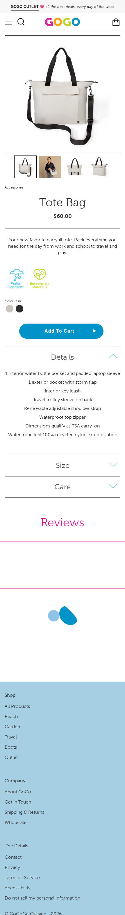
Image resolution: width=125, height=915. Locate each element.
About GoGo (18, 791)
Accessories (14, 187)
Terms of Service (22, 877)
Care (62, 486)
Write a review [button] (60, 556)
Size (62, 465)
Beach (11, 716)
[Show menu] (9, 22)
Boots (11, 747)
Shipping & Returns (24, 812)
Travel (11, 737)
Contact (13, 857)
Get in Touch (18, 802)
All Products (17, 706)
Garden (12, 726)
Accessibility (18, 887)
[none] (25, 167)
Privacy (12, 867)
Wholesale (15, 822)
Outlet (11, 757)
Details (62, 357)
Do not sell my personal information (42, 898)
